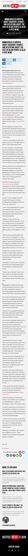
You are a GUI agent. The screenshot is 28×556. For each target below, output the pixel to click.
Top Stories (19, 1)
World (25, 1)
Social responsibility (8, 1)
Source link (5, 448)
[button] (2, 11)
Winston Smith (10, 227)
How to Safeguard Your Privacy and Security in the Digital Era (13, 472)
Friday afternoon (7, 83)
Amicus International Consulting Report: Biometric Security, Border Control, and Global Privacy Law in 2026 (13, 489)
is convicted (19, 121)
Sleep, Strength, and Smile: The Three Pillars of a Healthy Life (12, 506)
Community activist (8, 184)
